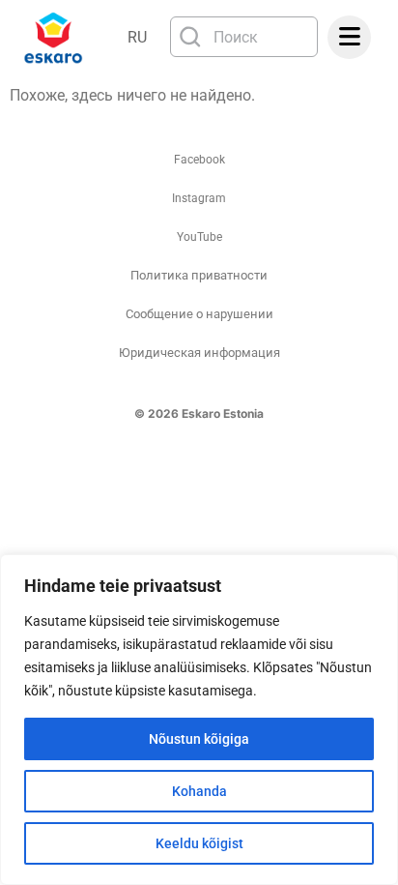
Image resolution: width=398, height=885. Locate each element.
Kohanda (199, 791)
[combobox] (244, 36)
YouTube (199, 237)
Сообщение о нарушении (199, 314)
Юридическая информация (199, 352)
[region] (199, 719)
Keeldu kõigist (199, 843)
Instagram (199, 198)
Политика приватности (199, 275)
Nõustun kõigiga (199, 739)
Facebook (199, 159)
